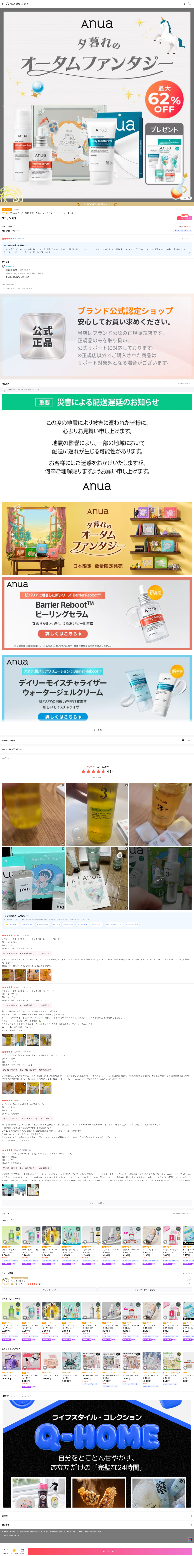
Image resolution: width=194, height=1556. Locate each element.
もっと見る (96, 777)
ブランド (96, 1213)
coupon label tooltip (17, 231)
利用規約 (12, 1531)
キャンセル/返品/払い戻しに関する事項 (16, 289)
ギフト (22, 1553)
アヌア (5, 213)
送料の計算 (24, 270)
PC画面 (46, 1531)
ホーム (81, 1531)
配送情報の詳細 (8, 284)
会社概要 (5, 1531)
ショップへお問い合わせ (98, 749)
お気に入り (6, 1553)
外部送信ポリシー (36, 1531)
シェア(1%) (14, 1553)
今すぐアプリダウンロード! (68, 1531)
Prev (5, 105)
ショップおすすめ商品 (11, 1299)
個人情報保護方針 (23, 1531)
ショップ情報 (96, 1273)
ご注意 (5, 1516)
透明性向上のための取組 (93, 1531)
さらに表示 (98, 730)
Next (188, 105)
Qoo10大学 (54, 1531)
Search (184, 4)
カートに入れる (110, 1551)
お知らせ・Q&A (96, 740)
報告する (5, 1525)
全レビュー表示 (96, 1203)
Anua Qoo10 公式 (19, 4)
